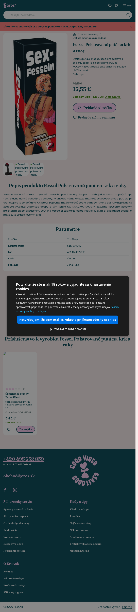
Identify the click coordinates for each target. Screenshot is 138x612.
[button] (67, 329)
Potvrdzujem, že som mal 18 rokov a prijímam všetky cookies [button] (67, 320)
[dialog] (68, 306)
